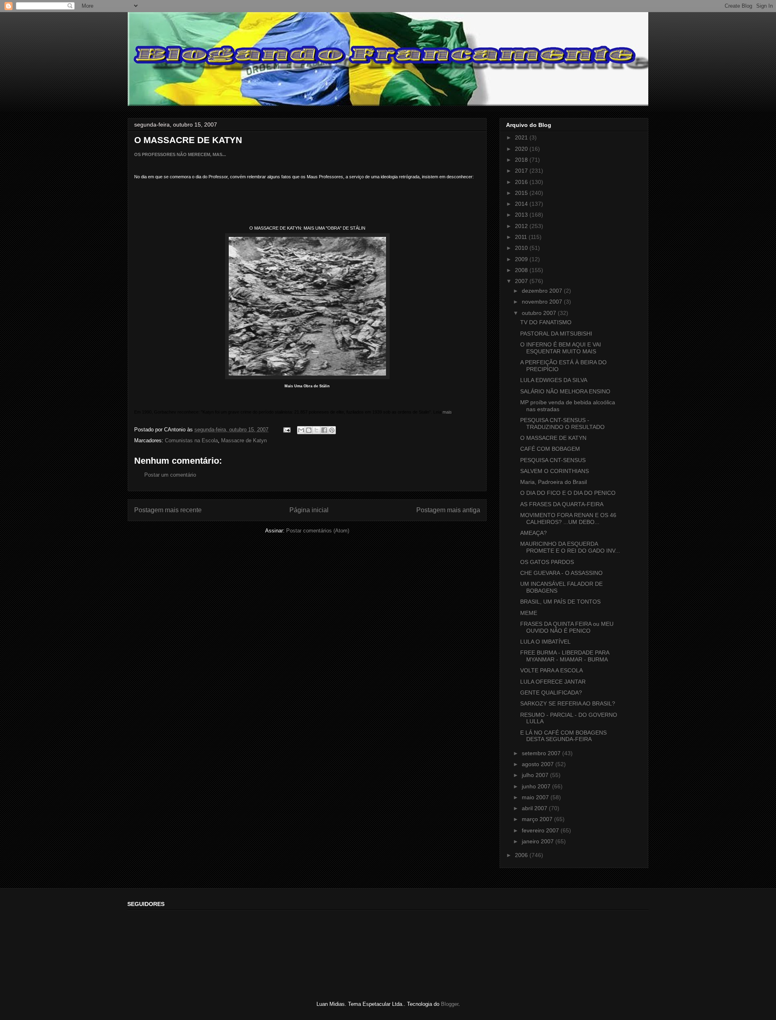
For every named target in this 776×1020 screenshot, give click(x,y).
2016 (522, 182)
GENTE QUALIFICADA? (551, 692)
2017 (522, 170)
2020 (522, 149)
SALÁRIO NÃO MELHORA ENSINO (565, 391)
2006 (522, 855)
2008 (522, 270)
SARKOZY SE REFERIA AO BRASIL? (567, 703)
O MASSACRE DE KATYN (553, 438)
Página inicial (309, 510)
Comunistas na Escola (191, 440)
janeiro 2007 (538, 841)
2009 (522, 259)
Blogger (449, 1004)
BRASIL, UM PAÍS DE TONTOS (560, 601)
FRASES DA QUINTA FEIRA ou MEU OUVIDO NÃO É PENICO (567, 627)
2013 (522, 214)
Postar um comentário (170, 475)
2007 (522, 281)
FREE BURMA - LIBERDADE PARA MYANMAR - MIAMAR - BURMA (564, 656)
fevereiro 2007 (541, 830)
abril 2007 (535, 808)
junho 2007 (537, 786)
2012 (522, 226)
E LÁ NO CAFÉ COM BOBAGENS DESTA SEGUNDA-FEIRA (563, 736)
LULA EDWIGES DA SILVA (553, 380)
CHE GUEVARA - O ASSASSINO (561, 573)
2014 (522, 204)
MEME (528, 613)
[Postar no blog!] (309, 430)
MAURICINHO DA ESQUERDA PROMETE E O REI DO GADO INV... (570, 547)
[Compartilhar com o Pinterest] (332, 430)
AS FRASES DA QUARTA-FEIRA (561, 504)
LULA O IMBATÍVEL (545, 641)
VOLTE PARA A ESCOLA (551, 670)
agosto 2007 (538, 764)
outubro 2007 (540, 313)
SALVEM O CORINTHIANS (554, 471)
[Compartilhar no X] (316, 430)
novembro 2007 (543, 301)
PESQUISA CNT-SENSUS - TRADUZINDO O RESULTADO (562, 423)
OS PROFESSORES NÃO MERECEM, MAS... (180, 154)
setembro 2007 (542, 753)
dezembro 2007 (543, 290)
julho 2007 (536, 775)
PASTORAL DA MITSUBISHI (556, 333)
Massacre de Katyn (244, 440)
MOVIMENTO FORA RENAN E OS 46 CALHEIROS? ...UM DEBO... (568, 518)
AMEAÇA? (533, 533)
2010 (522, 248)
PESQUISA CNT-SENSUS (553, 460)
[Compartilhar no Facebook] (324, 430)
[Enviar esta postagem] (286, 430)
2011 (522, 237)
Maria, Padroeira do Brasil (553, 482)
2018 (522, 159)
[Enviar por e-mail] (301, 430)
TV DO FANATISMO (545, 322)
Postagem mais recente (168, 510)
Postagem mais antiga (448, 510)
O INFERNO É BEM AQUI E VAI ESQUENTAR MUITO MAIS (560, 348)
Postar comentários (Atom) (317, 531)
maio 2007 (536, 797)
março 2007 (538, 819)
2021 (522, 137)
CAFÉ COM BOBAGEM (550, 449)
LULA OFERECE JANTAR (553, 681)
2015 (522, 193)
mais (447, 412)
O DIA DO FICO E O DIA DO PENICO (568, 493)
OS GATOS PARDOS (547, 562)
